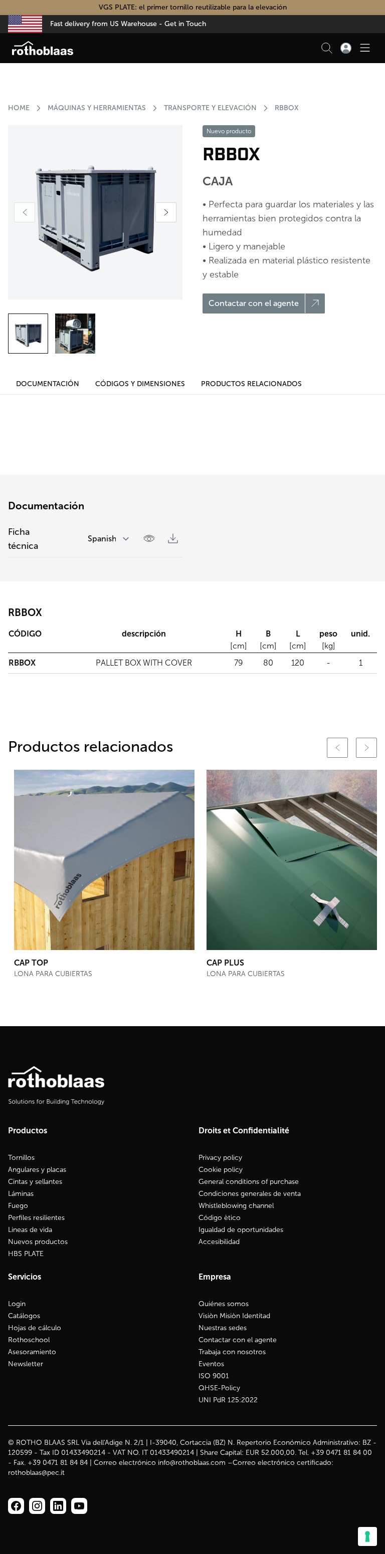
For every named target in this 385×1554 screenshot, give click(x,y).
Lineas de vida (30, 1229)
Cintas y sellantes (35, 1181)
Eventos (211, 1364)
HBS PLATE (26, 1254)
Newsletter (25, 1364)
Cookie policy (221, 1169)
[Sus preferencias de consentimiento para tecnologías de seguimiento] (367, 1536)
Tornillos (21, 1157)
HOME (19, 108)
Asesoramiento (32, 1352)
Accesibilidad (219, 1242)
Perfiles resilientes (36, 1217)
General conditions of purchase (249, 1181)
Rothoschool (29, 1340)
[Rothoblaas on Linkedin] (37, 1506)
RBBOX (287, 108)
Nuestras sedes (223, 1328)
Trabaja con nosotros (232, 1352)
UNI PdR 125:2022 (228, 1400)
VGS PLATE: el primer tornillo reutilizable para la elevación (193, 7)
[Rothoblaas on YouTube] (79, 1506)
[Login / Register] (346, 48)
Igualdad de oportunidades (241, 1229)
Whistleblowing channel (236, 1205)
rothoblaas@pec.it (36, 1472)
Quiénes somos (224, 1304)
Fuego (18, 1205)
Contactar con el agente (238, 1340)
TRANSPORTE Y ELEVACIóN (210, 108)
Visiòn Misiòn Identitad (234, 1316)
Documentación (47, 384)
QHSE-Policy (219, 1388)
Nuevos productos (38, 1242)
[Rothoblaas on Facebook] (16, 1506)
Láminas (21, 1193)
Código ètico (220, 1217)
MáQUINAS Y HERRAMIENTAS (97, 108)
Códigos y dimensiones (140, 384)
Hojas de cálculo (34, 1328)
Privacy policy (220, 1157)
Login (17, 1304)
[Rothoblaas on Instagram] (58, 1506)
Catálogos (24, 1316)
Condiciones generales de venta (250, 1193)
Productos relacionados (251, 384)
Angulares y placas (37, 1169)
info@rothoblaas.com (192, 1462)
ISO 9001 (214, 1376)
